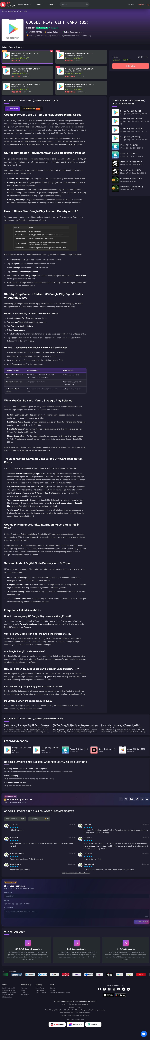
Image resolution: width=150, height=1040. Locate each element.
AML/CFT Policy (41, 992)
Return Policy (40, 988)
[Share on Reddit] (147, 799)
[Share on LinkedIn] (142, 799)
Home (4, 11)
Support (23, 990)
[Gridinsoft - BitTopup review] (75, 1024)
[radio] (10, 827)
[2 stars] (9, 903)
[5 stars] (20, 903)
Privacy (52, 990)
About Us (24, 988)
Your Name (8, 892)
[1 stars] (5, 903)
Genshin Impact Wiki (8, 988)
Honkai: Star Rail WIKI (8, 990)
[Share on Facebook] (121, 799)
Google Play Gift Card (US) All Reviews (76, 873)
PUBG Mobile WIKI (8, 994)
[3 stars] (13, 903)
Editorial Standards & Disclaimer (60, 992)
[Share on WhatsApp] (131, 799)
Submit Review (143, 921)
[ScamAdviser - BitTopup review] (57, 1024)
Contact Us (24, 992)
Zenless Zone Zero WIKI (9, 992)
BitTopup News (7, 997)
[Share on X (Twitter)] (126, 799)
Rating (6, 900)
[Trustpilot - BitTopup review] (93, 1024)
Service (52, 988)
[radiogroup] (14, 827)
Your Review (8, 907)
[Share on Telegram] (137, 799)
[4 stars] (17, 903)
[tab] (12, 108)
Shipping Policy (40, 990)
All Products (25, 994)
